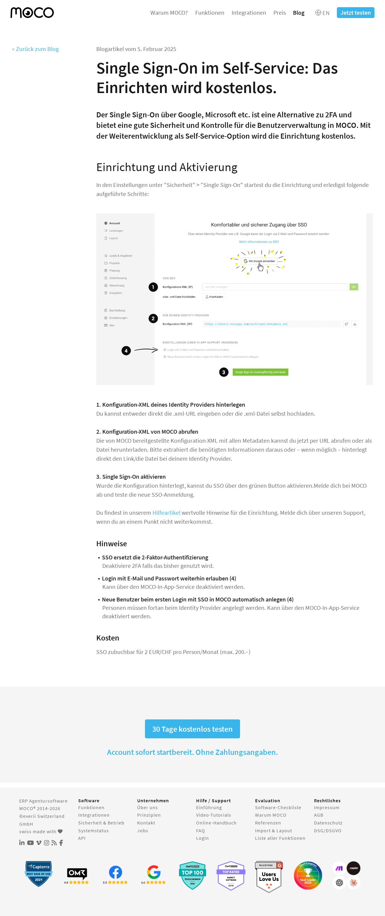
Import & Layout (273, 830)
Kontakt (146, 823)
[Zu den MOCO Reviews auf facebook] (115, 875)
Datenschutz (328, 823)
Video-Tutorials (213, 815)
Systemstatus (93, 830)
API (82, 838)
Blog (298, 12)
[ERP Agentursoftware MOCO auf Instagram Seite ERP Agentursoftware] (46, 843)
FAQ (200, 830)
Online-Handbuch (216, 823)
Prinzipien (149, 815)
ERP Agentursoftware (43, 801)
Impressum (327, 807)
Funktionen (209, 12)
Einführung (209, 807)
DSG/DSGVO (328, 830)
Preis (279, 12)
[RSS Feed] (54, 843)
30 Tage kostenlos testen (192, 729)
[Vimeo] (39, 843)
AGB (318, 815)
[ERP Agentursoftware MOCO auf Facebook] (61, 843)
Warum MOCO (271, 815)
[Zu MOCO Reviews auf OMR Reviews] (192, 875)
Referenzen (268, 823)
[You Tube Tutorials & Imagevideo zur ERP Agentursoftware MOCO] (30, 843)
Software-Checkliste (278, 807)
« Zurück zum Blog (35, 49)
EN (325, 13)
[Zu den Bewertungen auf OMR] (77, 875)
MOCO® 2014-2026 (39, 808)
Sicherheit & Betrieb (101, 823)
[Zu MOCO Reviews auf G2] (269, 877)
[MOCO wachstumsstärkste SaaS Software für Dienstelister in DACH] (308, 875)
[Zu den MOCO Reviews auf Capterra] (38, 874)
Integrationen (249, 12)
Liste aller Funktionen (280, 838)
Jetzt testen (355, 12)
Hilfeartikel (166, 512)
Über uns (147, 807)
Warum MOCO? (169, 12)
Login (202, 838)
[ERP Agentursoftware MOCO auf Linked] (22, 843)
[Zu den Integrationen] (346, 875)
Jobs (142, 830)
